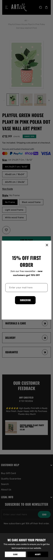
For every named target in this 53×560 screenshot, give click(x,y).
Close (15, 554)
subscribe (25, 300)
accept (37, 554)
